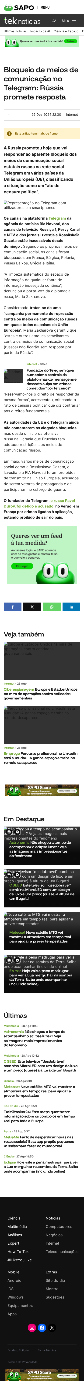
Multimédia (11, 1026)
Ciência (9, 1081)
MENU (45, 7)
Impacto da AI (40, 31)
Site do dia (11, 1106)
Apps (7, 1131)
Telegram (57, 218)
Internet (72, 114)
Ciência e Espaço (66, 31)
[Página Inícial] (22, 20)
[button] (12, 607)
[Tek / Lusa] (8, 115)
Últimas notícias (15, 31)
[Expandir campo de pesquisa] (54, 20)
